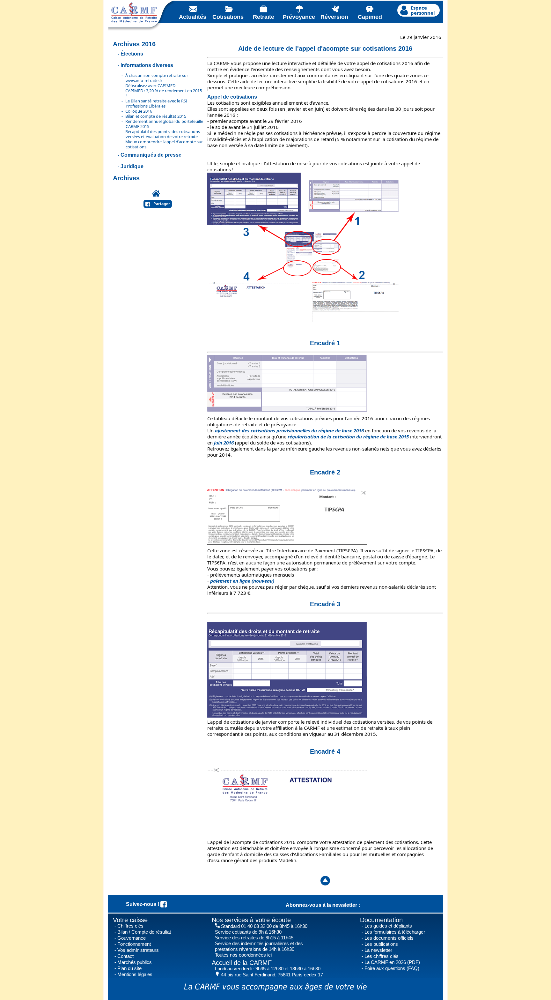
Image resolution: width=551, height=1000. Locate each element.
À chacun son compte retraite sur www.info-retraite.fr (156, 77)
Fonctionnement (134, 944)
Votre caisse (130, 919)
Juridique (132, 166)
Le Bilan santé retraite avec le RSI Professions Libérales (156, 103)
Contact (125, 956)
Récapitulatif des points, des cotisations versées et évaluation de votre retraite (162, 134)
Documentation (381, 919)
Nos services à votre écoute (251, 919)
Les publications (381, 944)
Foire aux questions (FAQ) (391, 968)
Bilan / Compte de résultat (144, 932)
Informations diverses (147, 65)
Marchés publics (134, 962)
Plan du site (129, 968)
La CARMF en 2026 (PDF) (392, 962)
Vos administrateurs (138, 950)
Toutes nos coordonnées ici (243, 955)
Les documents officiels (389, 938)
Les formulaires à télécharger (394, 932)
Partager (161, 203)
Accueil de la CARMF (242, 962)
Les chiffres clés (381, 956)
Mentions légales (134, 974)
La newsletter (378, 950)
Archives (126, 178)
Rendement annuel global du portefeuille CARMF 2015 (164, 123)
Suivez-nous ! (143, 904)
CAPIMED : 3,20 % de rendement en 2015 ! (163, 93)
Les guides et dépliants (388, 926)
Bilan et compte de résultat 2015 (155, 116)
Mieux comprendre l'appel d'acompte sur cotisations (164, 144)
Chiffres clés (130, 926)
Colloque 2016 (138, 111)
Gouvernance (131, 938)
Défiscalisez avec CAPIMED (150, 85)
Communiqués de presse (151, 155)
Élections (132, 53)
